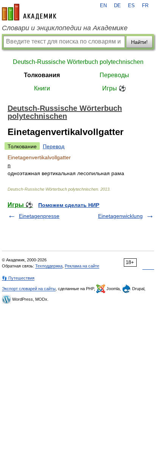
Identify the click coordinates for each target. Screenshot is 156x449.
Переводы (114, 75)
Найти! (139, 42)
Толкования (42, 75)
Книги (42, 88)
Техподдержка (48, 266)
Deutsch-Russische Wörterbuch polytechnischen (78, 62)
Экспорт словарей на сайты (29, 288)
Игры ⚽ (114, 88)
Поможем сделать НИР (68, 205)
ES (131, 5)
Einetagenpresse (39, 216)
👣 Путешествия (18, 278)
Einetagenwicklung (120, 216)
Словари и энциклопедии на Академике (65, 28)
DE (117, 5)
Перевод (53, 146)
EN (103, 5)
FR (145, 5)
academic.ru (29, 12)
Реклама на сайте (82, 266)
